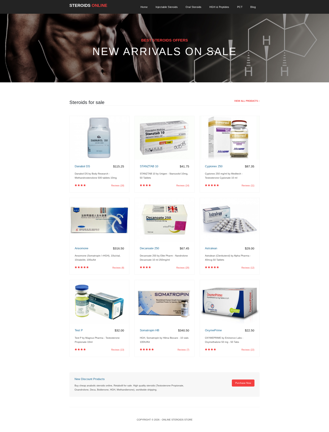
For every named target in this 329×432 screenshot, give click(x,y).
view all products (246, 101)
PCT (240, 6)
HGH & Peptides (219, 6)
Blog (253, 6)
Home (144, 6)
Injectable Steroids (167, 6)
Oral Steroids (194, 6)
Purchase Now (243, 383)
